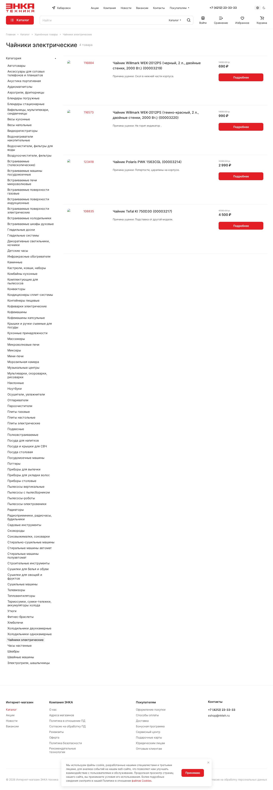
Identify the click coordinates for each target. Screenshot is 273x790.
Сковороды (16, 530)
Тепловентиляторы (21, 596)
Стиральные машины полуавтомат (23, 555)
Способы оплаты (147, 715)
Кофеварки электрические (27, 306)
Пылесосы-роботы (21, 498)
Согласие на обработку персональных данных (237, 779)
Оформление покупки (150, 709)
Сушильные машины (22, 584)
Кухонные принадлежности (27, 333)
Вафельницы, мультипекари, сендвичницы (28, 111)
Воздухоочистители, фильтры (29, 155)
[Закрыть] (208, 762)
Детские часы (17, 250)
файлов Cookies (141, 780)
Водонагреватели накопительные (20, 138)
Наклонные (15, 383)
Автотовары (16, 65)
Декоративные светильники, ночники (28, 243)
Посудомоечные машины (25, 458)
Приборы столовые (21, 481)
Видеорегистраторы (22, 131)
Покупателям (146, 702)
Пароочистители (19, 406)
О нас (53, 709)
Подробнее (241, 77)
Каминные (14, 262)
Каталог (11, 709)
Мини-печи (15, 356)
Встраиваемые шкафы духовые (30, 224)
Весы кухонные (18, 119)
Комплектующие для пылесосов (22, 281)
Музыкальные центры (23, 367)
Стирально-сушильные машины (30, 542)
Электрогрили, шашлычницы (28, 663)
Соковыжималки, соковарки (28, 536)
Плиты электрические (23, 423)
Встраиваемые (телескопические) (21, 163)
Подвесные (15, 429)
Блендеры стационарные (25, 104)
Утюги (12, 611)
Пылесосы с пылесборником (28, 492)
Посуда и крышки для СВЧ (27, 446)
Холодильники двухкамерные (29, 628)
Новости (11, 721)
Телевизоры (16, 590)
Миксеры (14, 350)
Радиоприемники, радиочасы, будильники (29, 517)
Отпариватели (17, 400)
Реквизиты (56, 732)
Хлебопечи (15, 622)
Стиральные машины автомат (29, 548)
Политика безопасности (65, 743)
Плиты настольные (21, 417)
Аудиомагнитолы (19, 87)
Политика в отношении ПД (67, 721)
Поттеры (13, 463)
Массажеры (16, 339)
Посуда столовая (20, 452)
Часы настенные (19, 645)
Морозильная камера (23, 362)
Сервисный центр (148, 732)
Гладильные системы (23, 235)
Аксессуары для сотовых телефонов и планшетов (26, 73)
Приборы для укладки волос (28, 475)
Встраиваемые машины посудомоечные (24, 172)
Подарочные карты (149, 737)
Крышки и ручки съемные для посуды (29, 325)
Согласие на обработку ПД (67, 726)
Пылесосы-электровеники (26, 504)
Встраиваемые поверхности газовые (28, 191)
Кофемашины (17, 312)
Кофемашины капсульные (26, 318)
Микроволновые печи (23, 344)
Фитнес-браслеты (20, 617)
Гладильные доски (21, 229)
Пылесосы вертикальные (25, 486)
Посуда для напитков (23, 440)
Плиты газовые (18, 411)
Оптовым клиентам (149, 748)
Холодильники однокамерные (29, 634)
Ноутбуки (14, 388)
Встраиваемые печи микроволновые (22, 182)
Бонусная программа (150, 726)
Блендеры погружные (23, 98)
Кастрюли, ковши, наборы (26, 268)
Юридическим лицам (150, 743)
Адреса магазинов (61, 715)
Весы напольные (19, 125)
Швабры (13, 651)
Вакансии (12, 726)
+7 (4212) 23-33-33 (223, 7)
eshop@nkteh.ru (219, 715)
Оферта (54, 737)
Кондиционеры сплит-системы (30, 295)
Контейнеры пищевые (23, 300)
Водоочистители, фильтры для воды (30, 148)
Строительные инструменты (28, 563)
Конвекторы (16, 289)
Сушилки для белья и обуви (28, 569)
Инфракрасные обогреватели (29, 256)
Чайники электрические (25, 640)
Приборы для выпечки (23, 469)
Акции (10, 715)
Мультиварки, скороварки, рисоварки (27, 375)
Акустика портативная (24, 81)
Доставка (142, 721)
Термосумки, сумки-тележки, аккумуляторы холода (29, 603)
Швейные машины (20, 657)
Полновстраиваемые (22, 435)
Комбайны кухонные (22, 274)
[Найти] (188, 20)
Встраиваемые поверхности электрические (28, 210)
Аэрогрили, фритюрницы (25, 92)
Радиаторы (15, 509)
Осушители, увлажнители (26, 394)
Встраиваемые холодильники (29, 218)
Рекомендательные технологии (62, 750)
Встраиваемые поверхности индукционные (28, 201)
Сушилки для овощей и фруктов (24, 576)
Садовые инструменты (24, 525)
